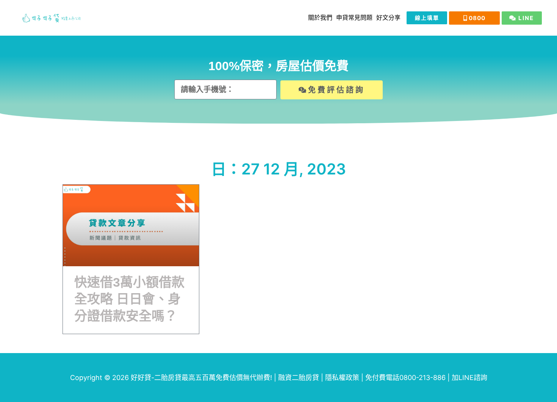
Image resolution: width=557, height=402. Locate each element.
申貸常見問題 (354, 17)
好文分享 (388, 17)
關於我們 (320, 17)
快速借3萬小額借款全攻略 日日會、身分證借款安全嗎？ (129, 299)
